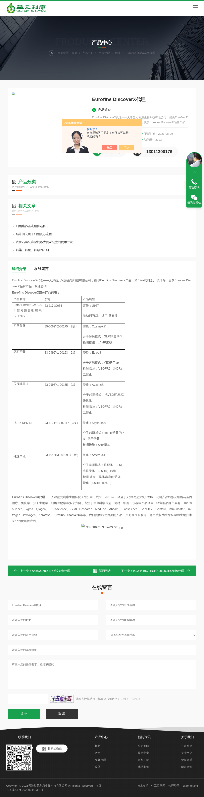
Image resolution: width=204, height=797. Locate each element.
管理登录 (173, 785)
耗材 (97, 746)
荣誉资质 (186, 759)
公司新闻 (143, 746)
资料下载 (143, 759)
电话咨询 (194, 187)
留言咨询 (186, 766)
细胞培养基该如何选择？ (32, 226)
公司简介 (186, 746)
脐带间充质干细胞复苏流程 (34, 234)
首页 (74, 52)
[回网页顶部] (194, 173)
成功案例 (143, 766)
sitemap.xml (190, 785)
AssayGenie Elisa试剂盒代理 (51, 571)
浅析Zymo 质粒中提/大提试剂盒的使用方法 (44, 242)
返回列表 (105, 571)
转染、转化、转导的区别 (32, 250)
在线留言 (41, 269)
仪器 (97, 766)
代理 (118, 52)
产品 (97, 752)
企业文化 (186, 752)
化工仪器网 (158, 785)
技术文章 (143, 752)
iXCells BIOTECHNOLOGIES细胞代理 (158, 571)
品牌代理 (104, 52)
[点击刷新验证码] (62, 699)
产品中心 (87, 52)
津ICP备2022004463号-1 (27, 789)
